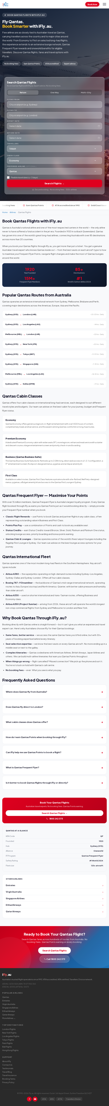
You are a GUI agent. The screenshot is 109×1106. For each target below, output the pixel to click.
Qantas (5, 997)
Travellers (12, 144)
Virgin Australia (8, 1004)
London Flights (9, 1029)
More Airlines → (8, 1018)
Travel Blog (7, 1072)
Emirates (6, 1001)
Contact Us (7, 1065)
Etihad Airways (8, 1011)
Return (23, 92)
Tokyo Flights (8, 1040)
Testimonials (7, 1068)
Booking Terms (8, 1079)
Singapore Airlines (10, 1008)
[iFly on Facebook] (29, 1099)
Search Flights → (54, 183)
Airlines (13, 212)
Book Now (92, 4)
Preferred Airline (21, 166)
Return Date (13, 133)
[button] (54, 314)
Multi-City (86, 92)
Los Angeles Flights (10, 1036)
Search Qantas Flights (54, 950)
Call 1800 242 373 (55, 959)
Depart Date (13, 121)
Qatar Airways (8, 1015)
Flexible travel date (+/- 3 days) (24, 177)
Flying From (13, 99)
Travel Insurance (9, 1075)
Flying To (12, 110)
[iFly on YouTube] (35, 1099)
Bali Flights (7, 1047)
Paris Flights (7, 1043)
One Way (54, 92)
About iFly (6, 1061)
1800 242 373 (56, 818)
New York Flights (9, 1033)
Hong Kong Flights (10, 1050)
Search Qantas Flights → (54, 813)
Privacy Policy (8, 1082)
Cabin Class (13, 155)
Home (5, 212)
